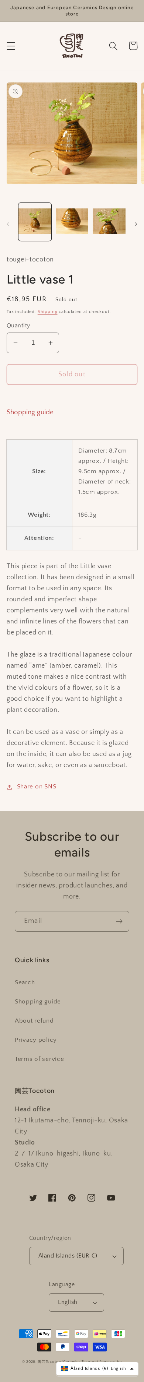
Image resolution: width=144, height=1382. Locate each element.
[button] (11, 46)
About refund (34, 1020)
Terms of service (39, 1059)
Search (25, 982)
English (67, 1302)
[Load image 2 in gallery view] (72, 222)
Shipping (48, 311)
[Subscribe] (119, 921)
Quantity (18, 326)
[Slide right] (136, 224)
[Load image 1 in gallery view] (34, 222)
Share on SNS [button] (36, 786)
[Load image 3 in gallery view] (109, 222)
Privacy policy (36, 1040)
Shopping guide (30, 412)
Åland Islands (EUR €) (67, 1256)
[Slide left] (8, 224)
